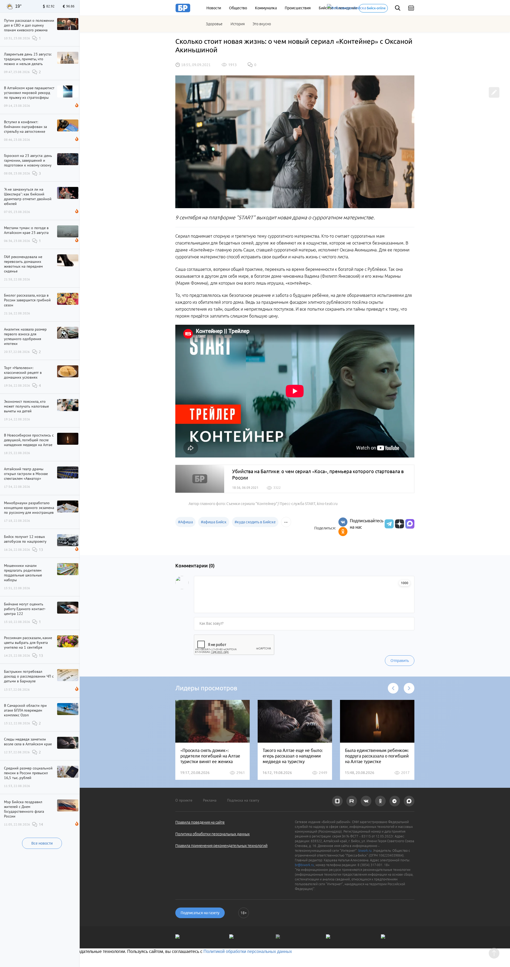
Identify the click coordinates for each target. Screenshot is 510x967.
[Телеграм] (388, 523)
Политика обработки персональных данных (212, 834)
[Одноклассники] (342, 531)
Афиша (185, 522)
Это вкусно (262, 24)
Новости (213, 8)
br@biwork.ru (304, 865)
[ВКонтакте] (342, 522)
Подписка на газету (243, 800)
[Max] (409, 524)
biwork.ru (365, 850)
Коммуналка (266, 8)
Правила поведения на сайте (200, 822)
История (238, 24)
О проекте (183, 800)
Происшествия (298, 8)
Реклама (209, 800)
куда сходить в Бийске (255, 522)
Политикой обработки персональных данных (247, 951)
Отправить (399, 660)
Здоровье (214, 24)
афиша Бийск (214, 522)
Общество (238, 8)
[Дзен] (399, 523)
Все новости (42, 843)
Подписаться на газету (200, 913)
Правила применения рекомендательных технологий (221, 846)
